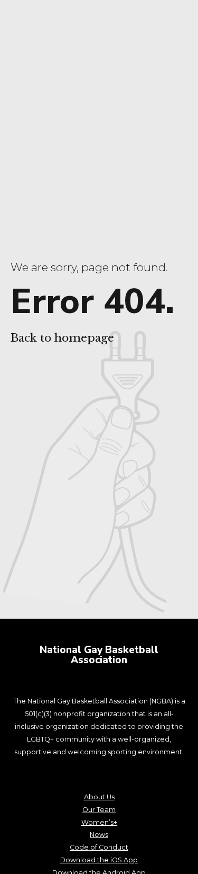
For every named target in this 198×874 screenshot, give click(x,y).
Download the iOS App (99, 860)
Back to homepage (62, 338)
